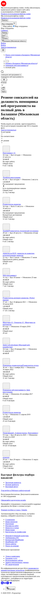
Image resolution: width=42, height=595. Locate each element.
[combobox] (11, 74)
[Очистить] (4, 80)
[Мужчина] (6, 149)
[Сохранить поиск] (3, 89)
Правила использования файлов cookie (16, 18)
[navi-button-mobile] (3, 50)
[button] (3, 43)
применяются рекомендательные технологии (19, 569)
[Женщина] (6, 200)
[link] (5, 38)
